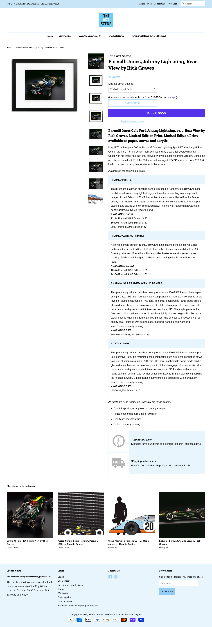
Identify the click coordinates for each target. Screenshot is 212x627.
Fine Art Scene (95, 614)
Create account (157, 3)
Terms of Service (66, 601)
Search (61, 577)
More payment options (132, 121)
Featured (65, 35)
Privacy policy (64, 597)
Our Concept (64, 581)
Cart (175, 3)
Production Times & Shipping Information (78, 605)
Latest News (14, 570)
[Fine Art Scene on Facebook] (110, 577)
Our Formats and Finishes (149, 35)
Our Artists (117, 35)
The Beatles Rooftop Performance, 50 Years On (29, 576)
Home (49, 35)
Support (61, 589)
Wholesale (63, 593)
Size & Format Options (120, 83)
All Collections (90, 35)
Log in (142, 3)
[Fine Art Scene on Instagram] (115, 577)
